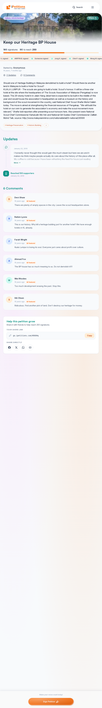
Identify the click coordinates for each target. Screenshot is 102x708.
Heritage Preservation (14, 125)
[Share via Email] (30, 347)
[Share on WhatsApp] (23, 347)
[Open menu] (92, 7)
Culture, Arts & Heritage (14, 18)
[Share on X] (16, 347)
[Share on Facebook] (9, 347)
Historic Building (34, 125)
